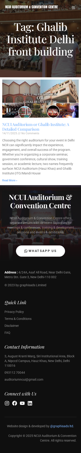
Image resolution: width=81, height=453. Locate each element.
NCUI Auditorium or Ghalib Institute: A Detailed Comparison (35, 127)
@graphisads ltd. (62, 426)
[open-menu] (73, 8)
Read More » (9, 180)
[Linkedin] (29, 403)
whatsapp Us (43, 251)
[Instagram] (6, 403)
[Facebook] (14, 403)
